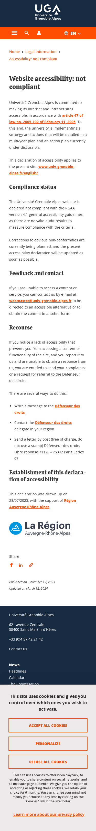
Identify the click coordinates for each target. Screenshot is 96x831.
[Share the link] (31, 565)
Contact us (18, 648)
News (14, 664)
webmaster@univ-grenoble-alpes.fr (40, 300)
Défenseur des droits (53, 422)
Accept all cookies (48, 725)
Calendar (17, 677)
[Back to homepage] (48, 13)
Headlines (17, 671)
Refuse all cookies (48, 761)
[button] (26, 33)
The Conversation (24, 683)
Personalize (48, 743)
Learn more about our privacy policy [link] (48, 814)
